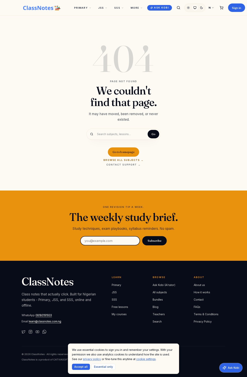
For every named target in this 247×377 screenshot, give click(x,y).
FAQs (197, 306)
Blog (155, 306)
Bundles (158, 299)
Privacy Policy (203, 321)
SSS (117, 7)
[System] (195, 8)
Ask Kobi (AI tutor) (164, 285)
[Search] (178, 7)
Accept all (81, 366)
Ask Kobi (161, 7)
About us (199, 285)
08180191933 (44, 315)
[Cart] (221, 7)
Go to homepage (123, 152)
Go (153, 134)
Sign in (236, 8)
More (135, 7)
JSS (101, 7)
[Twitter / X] (23, 332)
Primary (81, 7)
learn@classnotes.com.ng (45, 321)
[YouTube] (37, 332)
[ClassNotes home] (42, 7)
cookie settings (146, 359)
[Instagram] (30, 332)
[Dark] (201, 8)
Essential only (103, 366)
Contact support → (123, 165)
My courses (119, 314)
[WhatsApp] (44, 332)
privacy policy (92, 359)
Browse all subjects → (123, 160)
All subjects (160, 292)
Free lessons (120, 306)
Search (157, 321)
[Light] (188, 8)
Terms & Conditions (206, 314)
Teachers (159, 314)
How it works (202, 292)
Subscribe (154, 240)
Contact (199, 299)
